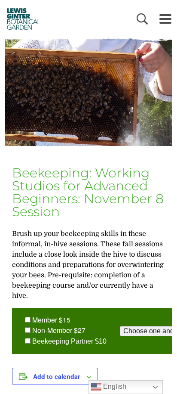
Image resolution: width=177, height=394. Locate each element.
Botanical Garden (21, 19)
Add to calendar (56, 376)
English (113, 386)
